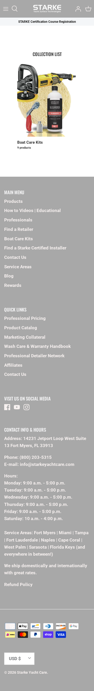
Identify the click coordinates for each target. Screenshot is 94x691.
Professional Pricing (25, 318)
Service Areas (18, 266)
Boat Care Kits (18, 238)
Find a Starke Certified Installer (35, 247)
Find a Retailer (18, 229)
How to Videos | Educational (32, 210)
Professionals (18, 219)
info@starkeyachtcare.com (47, 464)
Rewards (12, 285)
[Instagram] (27, 407)
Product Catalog (20, 327)
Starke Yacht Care (32, 672)
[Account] (77, 8)
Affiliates (13, 365)
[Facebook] (7, 407)
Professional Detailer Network (34, 355)
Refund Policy (18, 584)
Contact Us (15, 257)
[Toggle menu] (5, 8)
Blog (9, 275)
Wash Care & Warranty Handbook (37, 346)
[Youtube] (17, 407)
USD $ (15, 658)
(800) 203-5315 (36, 457)
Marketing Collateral (24, 337)
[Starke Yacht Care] (47, 9)
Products (13, 201)
